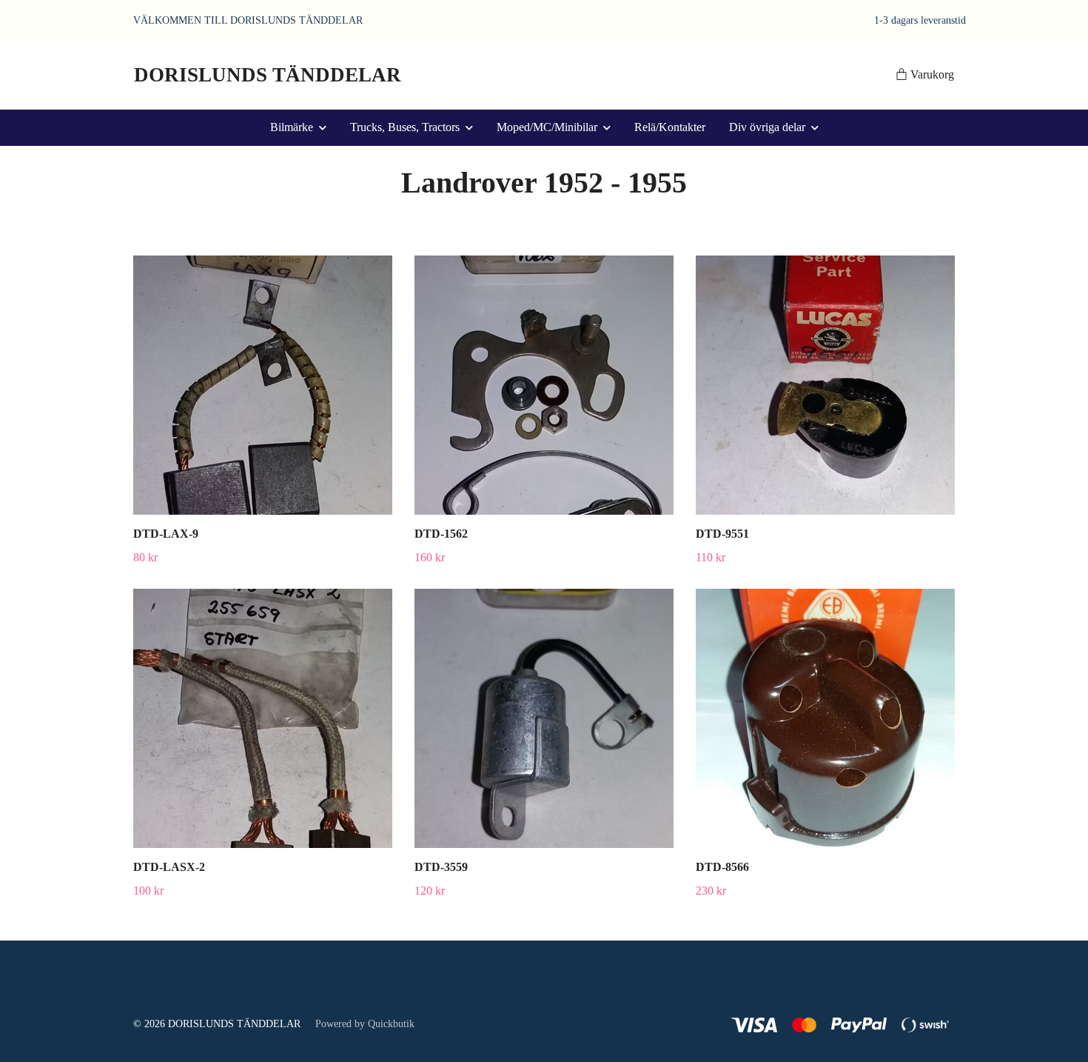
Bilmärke (291, 127)
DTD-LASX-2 (169, 867)
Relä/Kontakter (669, 127)
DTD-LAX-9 (165, 533)
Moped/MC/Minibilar (547, 127)
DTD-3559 (441, 867)
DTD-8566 (722, 867)
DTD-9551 (722, 533)
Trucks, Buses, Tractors (405, 127)
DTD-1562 (441, 533)
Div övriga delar (767, 127)
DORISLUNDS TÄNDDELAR (267, 75)
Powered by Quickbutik (364, 1023)
